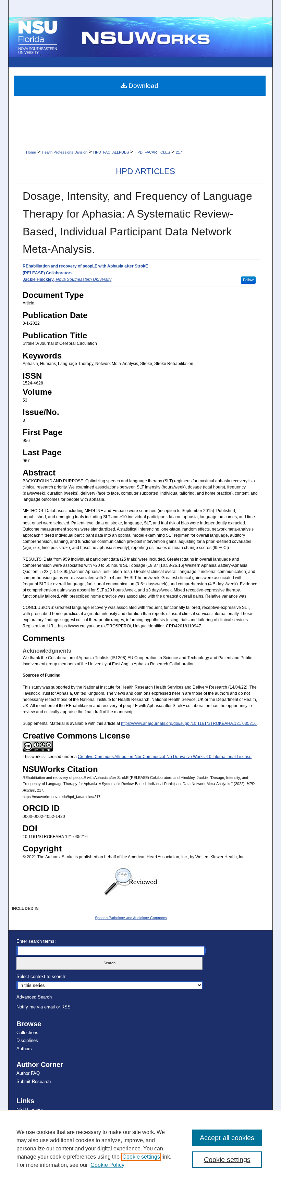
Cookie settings (141, 1157)
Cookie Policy (107, 1165)
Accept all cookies (227, 1138)
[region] (140, 1148)
